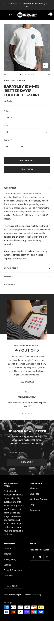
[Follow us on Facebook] (33, 554)
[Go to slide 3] (25, 71)
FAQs (32, 502)
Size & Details (11, 265)
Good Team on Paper (15, 78)
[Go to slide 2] (22, 71)
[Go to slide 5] (31, 71)
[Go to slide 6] (33, 71)
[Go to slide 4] (28, 71)
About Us (34, 485)
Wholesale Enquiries (39, 496)
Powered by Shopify (33, 592)
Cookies (7, 562)
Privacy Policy (10, 556)
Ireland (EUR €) (12, 583)
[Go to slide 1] (20, 71)
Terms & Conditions (13, 567)
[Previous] (5, 72)
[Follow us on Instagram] (47, 554)
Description (10, 185)
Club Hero (34, 491)
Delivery (8, 274)
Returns (7, 551)
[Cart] (48, 12)
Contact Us (35, 507)
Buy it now (27, 167)
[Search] (10, 12)
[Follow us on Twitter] (40, 554)
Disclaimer (9, 282)
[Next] (49, 72)
